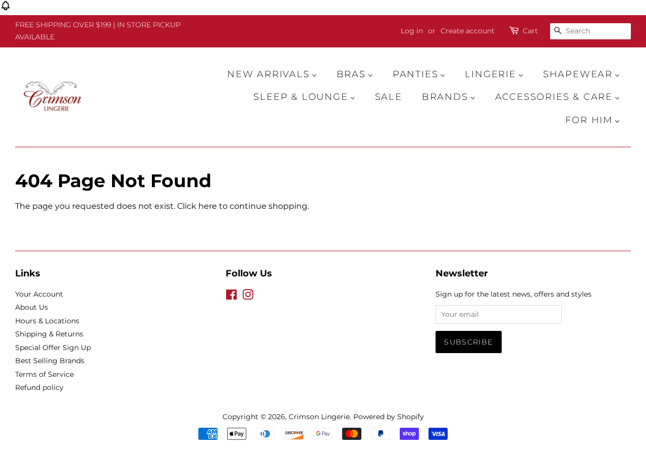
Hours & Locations (47, 321)
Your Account (39, 294)
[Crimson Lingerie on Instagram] (247, 297)
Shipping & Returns (49, 334)
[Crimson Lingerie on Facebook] (231, 297)
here (207, 206)
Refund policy (39, 387)
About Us (31, 307)
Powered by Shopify (388, 417)
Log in (412, 30)
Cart (530, 30)
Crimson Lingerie (319, 417)
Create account (468, 30)
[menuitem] (277, 74)
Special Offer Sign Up (53, 348)
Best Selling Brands (49, 361)
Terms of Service (44, 374)
